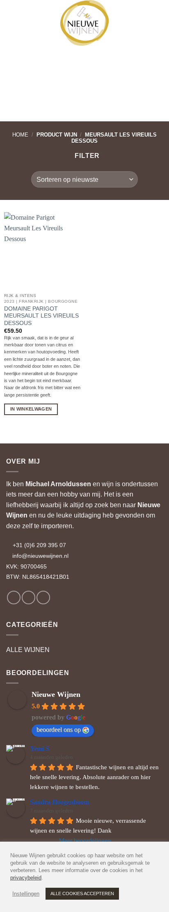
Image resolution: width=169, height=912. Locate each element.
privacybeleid (25, 878)
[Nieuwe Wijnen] (84, 23)
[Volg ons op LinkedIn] (43, 597)
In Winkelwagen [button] (31, 408)
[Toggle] (158, 650)
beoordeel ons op (59, 729)
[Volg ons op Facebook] (14, 597)
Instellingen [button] (25, 894)
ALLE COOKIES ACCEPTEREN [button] (82, 893)
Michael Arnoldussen (58, 483)
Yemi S (39, 748)
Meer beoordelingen (85, 840)
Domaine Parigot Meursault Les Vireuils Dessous (41, 316)
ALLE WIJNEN (28, 649)
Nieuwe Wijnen (56, 694)
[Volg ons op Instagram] (28, 597)
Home (20, 135)
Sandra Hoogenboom (59, 801)
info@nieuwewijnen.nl (40, 555)
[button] (13, 12)
